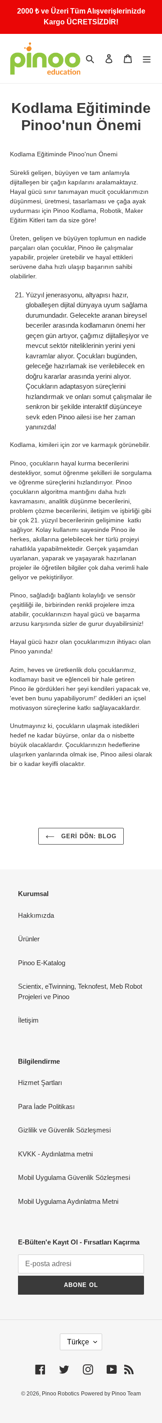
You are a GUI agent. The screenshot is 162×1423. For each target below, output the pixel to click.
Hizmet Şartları (40, 1082)
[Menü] (146, 58)
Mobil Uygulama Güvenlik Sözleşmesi (74, 1177)
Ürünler (29, 939)
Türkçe (78, 1342)
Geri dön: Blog (88, 836)
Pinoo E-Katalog (41, 963)
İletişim (28, 1020)
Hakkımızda (36, 915)
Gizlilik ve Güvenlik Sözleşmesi (64, 1130)
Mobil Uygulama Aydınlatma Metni (68, 1201)
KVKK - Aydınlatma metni (55, 1154)
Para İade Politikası (46, 1106)
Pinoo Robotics (60, 1393)
